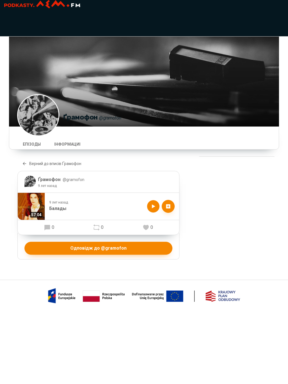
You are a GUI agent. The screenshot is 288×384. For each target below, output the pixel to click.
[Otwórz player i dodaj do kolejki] (168, 206)
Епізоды (32, 144)
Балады (57, 208)
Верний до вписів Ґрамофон (55, 163)
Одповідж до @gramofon (98, 248)
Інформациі (67, 144)
